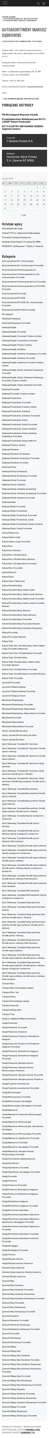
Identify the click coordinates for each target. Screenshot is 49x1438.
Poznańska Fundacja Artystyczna (16, 237)
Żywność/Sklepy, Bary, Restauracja (17, 1380)
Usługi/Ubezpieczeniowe (12, 1259)
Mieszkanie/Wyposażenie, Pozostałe (17, 726)
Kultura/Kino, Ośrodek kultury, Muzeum (18, 559)
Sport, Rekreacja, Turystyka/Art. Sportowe (20, 744)
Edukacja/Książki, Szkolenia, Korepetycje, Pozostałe (24, 354)
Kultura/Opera (8, 577)
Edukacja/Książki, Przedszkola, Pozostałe (20, 340)
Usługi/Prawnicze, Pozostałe (14, 1185)
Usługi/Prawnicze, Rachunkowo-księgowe (20, 1189)
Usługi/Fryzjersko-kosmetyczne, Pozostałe (20, 1088)
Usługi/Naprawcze (10, 1110)
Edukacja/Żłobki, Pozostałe (13, 506)
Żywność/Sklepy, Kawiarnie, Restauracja (19, 1398)
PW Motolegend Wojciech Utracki (20, 114)
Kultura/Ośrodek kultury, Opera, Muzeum (19, 615)
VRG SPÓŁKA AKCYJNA (12, 229)
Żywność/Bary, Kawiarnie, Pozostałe (17, 1290)
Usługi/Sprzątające (10, 1246)
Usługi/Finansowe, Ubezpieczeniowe (17, 1063)
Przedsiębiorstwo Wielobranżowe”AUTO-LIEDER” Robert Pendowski (24, 120)
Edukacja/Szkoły (9, 467)
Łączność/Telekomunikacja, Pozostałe (18, 691)
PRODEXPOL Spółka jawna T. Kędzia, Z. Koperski (22, 246)
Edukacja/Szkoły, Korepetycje (14, 471)
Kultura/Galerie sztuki (11, 537)
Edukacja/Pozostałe (10, 389)
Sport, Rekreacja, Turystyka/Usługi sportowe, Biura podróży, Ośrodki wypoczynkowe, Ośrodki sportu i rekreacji (23, 925)
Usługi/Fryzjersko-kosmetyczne (15, 1084)
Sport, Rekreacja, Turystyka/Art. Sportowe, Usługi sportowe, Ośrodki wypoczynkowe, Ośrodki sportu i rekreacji (24, 781)
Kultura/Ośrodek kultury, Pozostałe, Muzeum (21, 624)
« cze (23, 215)
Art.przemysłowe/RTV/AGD (13, 298)
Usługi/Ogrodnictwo (10, 1163)
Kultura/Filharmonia (10, 533)
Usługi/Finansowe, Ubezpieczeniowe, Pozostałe (22, 1075)
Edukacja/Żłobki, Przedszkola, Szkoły (18, 520)
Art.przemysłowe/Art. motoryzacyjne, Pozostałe (23, 265)
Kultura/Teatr (7, 641)
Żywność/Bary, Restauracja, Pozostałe (18, 1311)
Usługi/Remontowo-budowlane (15, 1210)
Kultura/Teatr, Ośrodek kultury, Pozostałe (19, 669)
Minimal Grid (33, 1430)
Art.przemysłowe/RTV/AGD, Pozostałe (18, 310)
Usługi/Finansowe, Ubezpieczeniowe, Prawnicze (22, 1079)
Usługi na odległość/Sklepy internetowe (19, 1019)
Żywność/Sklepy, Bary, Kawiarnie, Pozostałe (20, 1360)
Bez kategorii (7, 314)
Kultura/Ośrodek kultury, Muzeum (16, 610)
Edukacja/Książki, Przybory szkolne (17, 345)
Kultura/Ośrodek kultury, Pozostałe (17, 619)
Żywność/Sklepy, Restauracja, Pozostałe (19, 1416)
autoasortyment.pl (35, 87)
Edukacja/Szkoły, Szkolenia (13, 484)
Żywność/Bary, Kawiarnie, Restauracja (18, 1294)
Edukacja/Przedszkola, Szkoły (15, 420)
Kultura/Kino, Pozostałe (12, 568)
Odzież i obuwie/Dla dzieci (13, 739)
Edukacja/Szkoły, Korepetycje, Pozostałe (19, 476)
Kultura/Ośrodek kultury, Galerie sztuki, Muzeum (22, 594)
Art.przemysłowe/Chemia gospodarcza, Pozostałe (24, 282)
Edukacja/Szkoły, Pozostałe (14, 480)
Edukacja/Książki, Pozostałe (14, 332)
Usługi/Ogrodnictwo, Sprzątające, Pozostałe (21, 1172)
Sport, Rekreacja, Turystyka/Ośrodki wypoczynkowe (24, 846)
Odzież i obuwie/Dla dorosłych (15, 731)
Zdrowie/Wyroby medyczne (14, 1276)
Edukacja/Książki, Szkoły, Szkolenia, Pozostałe (22, 385)
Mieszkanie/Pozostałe (11, 718)
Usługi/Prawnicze (9, 1181)
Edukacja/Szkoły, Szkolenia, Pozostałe (18, 498)
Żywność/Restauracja (11, 1338)
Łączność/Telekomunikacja (13, 687)
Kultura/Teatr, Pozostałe (12, 678)
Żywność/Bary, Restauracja (13, 1307)
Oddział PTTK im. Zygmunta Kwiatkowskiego (21, 233)
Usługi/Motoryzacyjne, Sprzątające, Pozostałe (22, 1106)
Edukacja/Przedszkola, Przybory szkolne (19, 407)
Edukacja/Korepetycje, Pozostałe (16, 323)
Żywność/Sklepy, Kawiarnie (13, 1389)
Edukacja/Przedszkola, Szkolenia (16, 411)
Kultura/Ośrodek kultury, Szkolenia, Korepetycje (22, 628)
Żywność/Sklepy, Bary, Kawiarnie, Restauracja (21, 1364)
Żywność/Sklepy (9, 1347)
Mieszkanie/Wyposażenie (13, 722)
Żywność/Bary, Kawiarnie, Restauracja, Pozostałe (23, 1298)
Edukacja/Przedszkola (11, 398)
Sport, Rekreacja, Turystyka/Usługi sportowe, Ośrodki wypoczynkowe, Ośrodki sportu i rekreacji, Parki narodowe (23, 976)
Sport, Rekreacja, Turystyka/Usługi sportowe (21, 902)
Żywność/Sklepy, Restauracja (14, 1411)
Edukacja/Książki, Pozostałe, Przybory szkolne (22, 336)
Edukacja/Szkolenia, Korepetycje (16, 454)
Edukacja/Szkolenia (10, 449)
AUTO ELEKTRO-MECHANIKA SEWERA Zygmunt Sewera (22, 127)
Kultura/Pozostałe (10, 632)
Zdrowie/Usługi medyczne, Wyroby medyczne (21, 1272)
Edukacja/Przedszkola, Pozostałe (16, 402)
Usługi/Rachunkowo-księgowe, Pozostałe (20, 1206)
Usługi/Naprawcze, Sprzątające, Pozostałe (20, 1147)
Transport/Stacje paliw (11, 1010)
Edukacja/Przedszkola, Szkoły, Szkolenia (19, 429)
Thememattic (27, 1433)
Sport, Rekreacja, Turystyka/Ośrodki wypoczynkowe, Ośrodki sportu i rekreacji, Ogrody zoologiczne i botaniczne (24, 868)
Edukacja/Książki (9, 327)
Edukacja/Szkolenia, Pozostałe (15, 463)
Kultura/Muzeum (9, 572)
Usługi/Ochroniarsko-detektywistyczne (18, 1159)
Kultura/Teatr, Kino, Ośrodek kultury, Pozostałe (22, 653)
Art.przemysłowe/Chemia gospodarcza (19, 270)
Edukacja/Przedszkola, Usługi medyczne (19, 441)
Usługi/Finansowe (9, 1023)
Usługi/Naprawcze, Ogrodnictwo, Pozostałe (20, 1138)
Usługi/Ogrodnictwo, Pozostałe (15, 1167)
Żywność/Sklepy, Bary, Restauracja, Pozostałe (21, 1385)
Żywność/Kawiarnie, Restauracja (16, 1325)
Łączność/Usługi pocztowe (14, 696)
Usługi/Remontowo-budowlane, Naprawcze (20, 1214)
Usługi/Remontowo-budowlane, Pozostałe (20, 1234)
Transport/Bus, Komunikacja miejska (17, 988)
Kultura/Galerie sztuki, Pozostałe (16, 542)
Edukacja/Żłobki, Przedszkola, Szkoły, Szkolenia (22, 524)
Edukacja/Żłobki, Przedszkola (14, 511)
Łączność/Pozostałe (11, 682)
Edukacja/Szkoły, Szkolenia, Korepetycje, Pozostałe (24, 493)
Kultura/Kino (7, 546)
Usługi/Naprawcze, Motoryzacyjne (16, 1122)
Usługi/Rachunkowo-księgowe (15, 1201)
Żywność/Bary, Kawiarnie (12, 1285)
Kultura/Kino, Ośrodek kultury (14, 555)
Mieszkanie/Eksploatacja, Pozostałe (17, 704)
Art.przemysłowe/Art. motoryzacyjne (21, 99)
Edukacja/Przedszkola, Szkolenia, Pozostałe (21, 416)
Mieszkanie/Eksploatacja (12, 700)
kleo (40, 41)
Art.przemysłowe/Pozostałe (14, 293)
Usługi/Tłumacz (9, 1254)
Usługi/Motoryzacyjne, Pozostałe (16, 1097)
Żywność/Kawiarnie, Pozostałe (15, 1320)
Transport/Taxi (8, 1014)
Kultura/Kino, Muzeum (11, 550)
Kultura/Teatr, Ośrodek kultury (14, 657)
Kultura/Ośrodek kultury (12, 585)
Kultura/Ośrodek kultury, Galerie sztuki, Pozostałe (23, 599)
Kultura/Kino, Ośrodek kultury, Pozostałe (19, 563)
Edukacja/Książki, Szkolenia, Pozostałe (18, 358)
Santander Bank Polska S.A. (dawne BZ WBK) (21, 242)
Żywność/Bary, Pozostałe (13, 1303)
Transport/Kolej (8, 997)
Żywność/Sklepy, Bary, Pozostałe (16, 1376)
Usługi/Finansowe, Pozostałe (14, 1027)
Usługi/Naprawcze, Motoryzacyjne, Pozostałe (21, 1134)
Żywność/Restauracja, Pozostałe (16, 1342)
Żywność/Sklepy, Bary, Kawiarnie (16, 1355)
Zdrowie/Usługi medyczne (13, 1268)
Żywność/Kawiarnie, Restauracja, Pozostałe (21, 1329)
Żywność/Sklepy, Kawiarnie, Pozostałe (18, 1394)
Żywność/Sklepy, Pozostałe (14, 1407)
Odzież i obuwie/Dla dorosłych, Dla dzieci (19, 735)
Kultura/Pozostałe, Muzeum (14, 637)
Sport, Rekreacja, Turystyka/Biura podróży (20, 789)
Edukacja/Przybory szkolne (13, 445)
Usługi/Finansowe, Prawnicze (14, 1032)
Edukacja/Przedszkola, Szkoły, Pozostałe (19, 424)
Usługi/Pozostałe (9, 1176)
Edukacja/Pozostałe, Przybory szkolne (18, 394)
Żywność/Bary (8, 1281)
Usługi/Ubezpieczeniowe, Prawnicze (17, 1263)
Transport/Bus (8, 983)
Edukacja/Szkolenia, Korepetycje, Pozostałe (20, 458)
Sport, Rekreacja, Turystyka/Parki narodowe (20, 890)
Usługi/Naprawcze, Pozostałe (14, 1142)
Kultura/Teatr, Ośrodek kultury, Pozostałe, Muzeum (23, 674)
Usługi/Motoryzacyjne (11, 1092)
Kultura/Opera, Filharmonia (13, 581)
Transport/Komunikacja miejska (15, 1001)
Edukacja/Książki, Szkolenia (13, 349)
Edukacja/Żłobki (9, 502)
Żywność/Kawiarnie (10, 1316)
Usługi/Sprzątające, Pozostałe (15, 1250)
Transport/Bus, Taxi (10, 992)
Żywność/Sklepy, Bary (11, 1351)
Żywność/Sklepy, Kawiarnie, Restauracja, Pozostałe (24, 1402)
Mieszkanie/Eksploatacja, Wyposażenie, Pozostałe (23, 713)
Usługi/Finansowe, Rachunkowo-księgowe (20, 1051)
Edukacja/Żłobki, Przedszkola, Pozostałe (19, 515)
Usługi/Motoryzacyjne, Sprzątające (17, 1101)
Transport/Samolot (10, 1005)
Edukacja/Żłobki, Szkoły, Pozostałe (17, 528)
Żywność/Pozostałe (10, 1333)
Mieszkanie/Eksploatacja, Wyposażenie (18, 709)
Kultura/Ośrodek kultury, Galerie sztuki (18, 590)
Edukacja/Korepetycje (11, 318)
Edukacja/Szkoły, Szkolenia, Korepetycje (19, 489)
